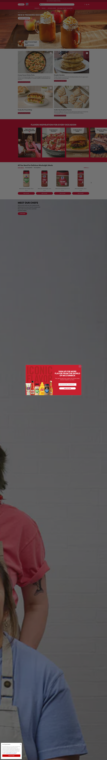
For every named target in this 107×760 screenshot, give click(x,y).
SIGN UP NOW (67, 388)
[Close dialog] (80, 366)
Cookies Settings (11, 755)
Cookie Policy (8, 753)
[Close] (20, 744)
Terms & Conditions (13, 753)
